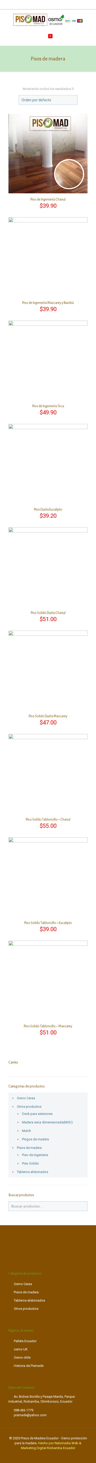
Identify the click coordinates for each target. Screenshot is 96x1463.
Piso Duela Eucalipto (48, 509)
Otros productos (29, 1106)
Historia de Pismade (29, 1366)
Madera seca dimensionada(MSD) (47, 1122)
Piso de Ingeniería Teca (48, 406)
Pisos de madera (29, 1148)
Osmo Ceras (26, 1098)
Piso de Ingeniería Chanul (48, 199)
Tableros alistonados (32, 1172)
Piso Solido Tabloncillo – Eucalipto (48, 923)
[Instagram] (54, 5)
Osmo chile (22, 1357)
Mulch (26, 1131)
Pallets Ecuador (25, 1341)
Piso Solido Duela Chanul (48, 613)
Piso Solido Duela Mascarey (48, 716)
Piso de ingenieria (35, 1155)
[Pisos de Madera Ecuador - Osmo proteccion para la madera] (48, 20)
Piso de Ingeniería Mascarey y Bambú (48, 303)
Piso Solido (30, 1163)
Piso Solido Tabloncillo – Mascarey (48, 1026)
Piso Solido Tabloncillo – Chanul (48, 819)
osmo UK (21, 1349)
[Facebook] (48, 5)
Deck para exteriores (37, 1114)
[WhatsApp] (41, 5)
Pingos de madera (35, 1139)
